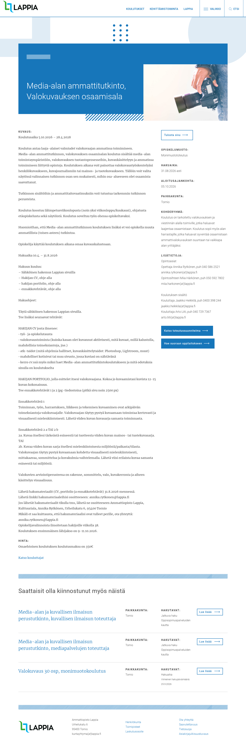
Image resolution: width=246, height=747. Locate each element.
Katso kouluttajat (31, 558)
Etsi (236, 9)
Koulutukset (135, 9)
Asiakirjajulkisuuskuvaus (193, 733)
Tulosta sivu (172, 135)
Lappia (188, 9)
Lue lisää (205, 612)
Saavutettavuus (188, 724)
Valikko (215, 9)
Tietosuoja (185, 729)
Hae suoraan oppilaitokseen (183, 343)
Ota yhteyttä (186, 719)
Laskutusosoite (134, 731)
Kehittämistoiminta (164, 9)
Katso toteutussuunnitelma (182, 330)
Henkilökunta (133, 722)
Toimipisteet (133, 726)
